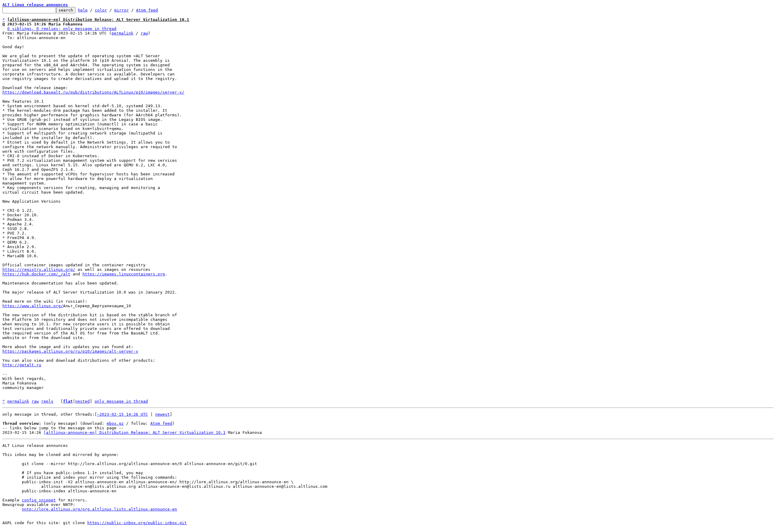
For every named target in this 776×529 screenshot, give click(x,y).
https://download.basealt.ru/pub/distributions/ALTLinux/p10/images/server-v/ (93, 92)
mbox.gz (115, 423)
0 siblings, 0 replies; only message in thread (61, 28)
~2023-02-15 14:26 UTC (122, 414)
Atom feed (147, 10)
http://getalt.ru (21, 365)
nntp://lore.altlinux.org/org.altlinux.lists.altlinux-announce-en (99, 509)
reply (47, 401)
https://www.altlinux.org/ (32, 306)
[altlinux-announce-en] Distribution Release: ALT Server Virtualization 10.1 (135, 432)
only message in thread (121, 401)
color (101, 10)
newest (162, 414)
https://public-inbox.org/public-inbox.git (137, 523)
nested (82, 401)
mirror (121, 10)
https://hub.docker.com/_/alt (36, 274)
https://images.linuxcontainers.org (123, 274)
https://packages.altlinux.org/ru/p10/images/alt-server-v (70, 351)
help (83, 10)
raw (144, 33)
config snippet (39, 500)
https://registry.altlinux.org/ (38, 269)
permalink (122, 33)
